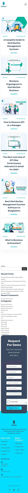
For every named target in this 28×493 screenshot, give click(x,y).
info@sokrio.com (5, 471)
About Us (4, 441)
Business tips (4, 310)
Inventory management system (9, 316)
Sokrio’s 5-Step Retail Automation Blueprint (12, 289)
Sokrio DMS (4, 326)
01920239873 (4, 464)
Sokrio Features (5, 328)
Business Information (6, 308)
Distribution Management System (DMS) (11, 314)
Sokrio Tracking (5, 330)
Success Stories (5, 332)
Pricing (4, 444)
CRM (2, 312)
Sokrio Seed (19, 453)
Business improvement (7, 306)
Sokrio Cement (20, 450)
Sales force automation (7, 320)
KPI (2, 318)
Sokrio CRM (4, 324)
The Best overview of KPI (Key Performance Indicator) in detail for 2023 (14, 163)
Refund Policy (6, 451)
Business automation (6, 304)
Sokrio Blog (4, 322)
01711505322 (4, 466)
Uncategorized (5, 334)
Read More (14, 52)
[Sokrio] (3, 4)
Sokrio (5, 36)
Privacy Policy (6, 448)
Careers (4, 454)
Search (3, 266)
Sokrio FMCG (19, 446)
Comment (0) (21, 36)
